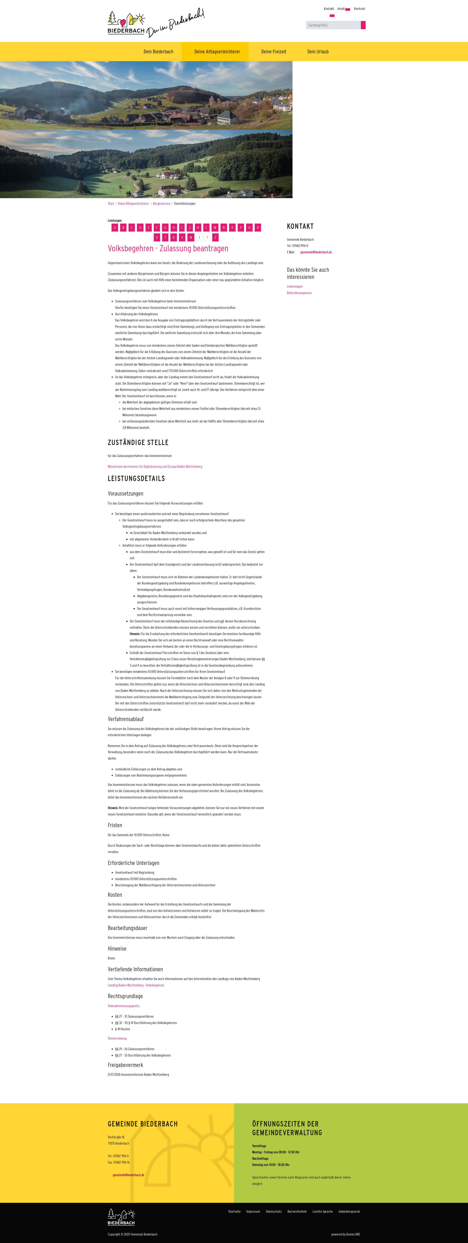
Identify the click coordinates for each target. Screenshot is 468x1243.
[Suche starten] (363, 25)
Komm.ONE (353, 1234)
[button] (332, 15)
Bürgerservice (161, 203)
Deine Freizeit (273, 51)
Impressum (253, 1211)
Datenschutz (274, 1211)
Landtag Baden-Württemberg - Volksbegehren (136, 985)
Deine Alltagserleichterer (217, 51)
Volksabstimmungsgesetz (123, 1006)
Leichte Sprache (323, 1211)
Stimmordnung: (117, 1038)
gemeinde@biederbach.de (316, 252)
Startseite (234, 1211)
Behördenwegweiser (299, 293)
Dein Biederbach (158, 51)
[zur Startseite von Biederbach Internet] (168, 22)
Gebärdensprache (349, 1211)
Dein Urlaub (318, 51)
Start (111, 203)
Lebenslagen (295, 286)
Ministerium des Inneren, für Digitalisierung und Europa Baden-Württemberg (155, 466)
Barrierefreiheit (297, 1211)
